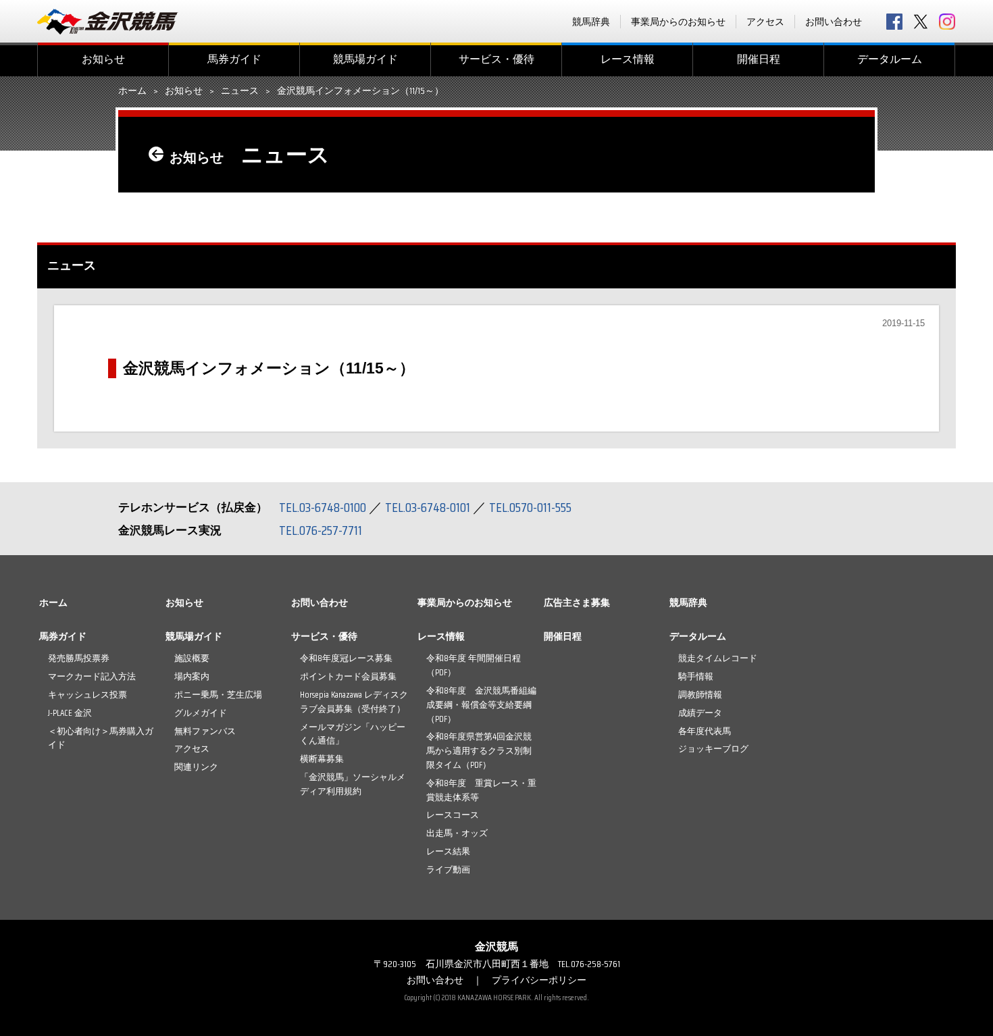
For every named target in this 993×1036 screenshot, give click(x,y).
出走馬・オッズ (457, 833)
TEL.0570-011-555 (530, 507)
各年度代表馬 (704, 731)
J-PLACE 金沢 (70, 713)
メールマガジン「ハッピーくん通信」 (352, 734)
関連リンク (196, 767)
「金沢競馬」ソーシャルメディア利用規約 (352, 784)
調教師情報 (700, 695)
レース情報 (628, 59)
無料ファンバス (205, 731)
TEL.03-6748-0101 (427, 507)
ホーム (132, 91)
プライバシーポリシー (539, 980)
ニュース (240, 91)
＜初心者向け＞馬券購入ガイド (100, 738)
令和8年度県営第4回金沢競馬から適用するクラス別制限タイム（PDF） (479, 750)
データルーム (889, 59)
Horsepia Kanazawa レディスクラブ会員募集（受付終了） (354, 702)
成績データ (700, 713)
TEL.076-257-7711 (320, 530)
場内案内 (191, 676)
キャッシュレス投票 (87, 695)
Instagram (947, 21)
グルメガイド (200, 713)
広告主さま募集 (577, 602)
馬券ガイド (234, 59)
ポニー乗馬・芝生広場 (218, 695)
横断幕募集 (322, 759)
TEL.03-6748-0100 (322, 507)
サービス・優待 (496, 59)
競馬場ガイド (365, 59)
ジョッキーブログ (713, 749)
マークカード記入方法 (92, 676)
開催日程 (758, 59)
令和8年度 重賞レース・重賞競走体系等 (481, 790)
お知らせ (103, 59)
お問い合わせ (833, 21)
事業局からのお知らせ (678, 21)
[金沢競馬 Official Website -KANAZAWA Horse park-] (108, 21)
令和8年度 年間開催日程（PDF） (473, 665)
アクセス (765, 21)
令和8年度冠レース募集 (346, 658)
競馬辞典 (591, 21)
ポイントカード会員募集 (348, 676)
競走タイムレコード (717, 658)
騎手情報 (695, 676)
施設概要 (191, 658)
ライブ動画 (448, 869)
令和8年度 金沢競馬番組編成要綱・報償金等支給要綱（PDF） (481, 704)
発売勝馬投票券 (78, 658)
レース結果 (448, 851)
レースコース (452, 815)
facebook (894, 21)
